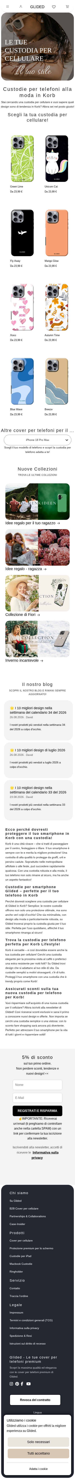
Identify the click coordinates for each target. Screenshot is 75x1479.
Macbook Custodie (21, 1263)
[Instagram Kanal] (12, 1384)
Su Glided (16, 1200)
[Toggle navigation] (7, 7)
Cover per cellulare (21, 1240)
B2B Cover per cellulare (24, 1208)
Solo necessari (38, 1442)
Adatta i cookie (38, 1468)
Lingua (37, 1412)
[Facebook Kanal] (23, 1384)
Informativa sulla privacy (24, 1328)
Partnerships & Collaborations (28, 1216)
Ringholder (16, 1271)
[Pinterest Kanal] (17, 1384)
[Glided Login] (21, 7)
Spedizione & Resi (21, 1335)
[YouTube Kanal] (28, 1384)
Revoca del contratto (35, 1400)
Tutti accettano (38, 1453)
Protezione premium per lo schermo (31, 1248)
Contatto (15, 1288)
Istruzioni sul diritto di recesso (28, 1343)
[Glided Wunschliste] (53, 7)
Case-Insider (17, 1224)
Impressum (16, 1312)
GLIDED (37, 7)
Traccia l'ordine (19, 1296)
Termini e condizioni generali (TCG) (31, 1320)
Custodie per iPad (20, 1256)
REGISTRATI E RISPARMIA (37, 1110)
